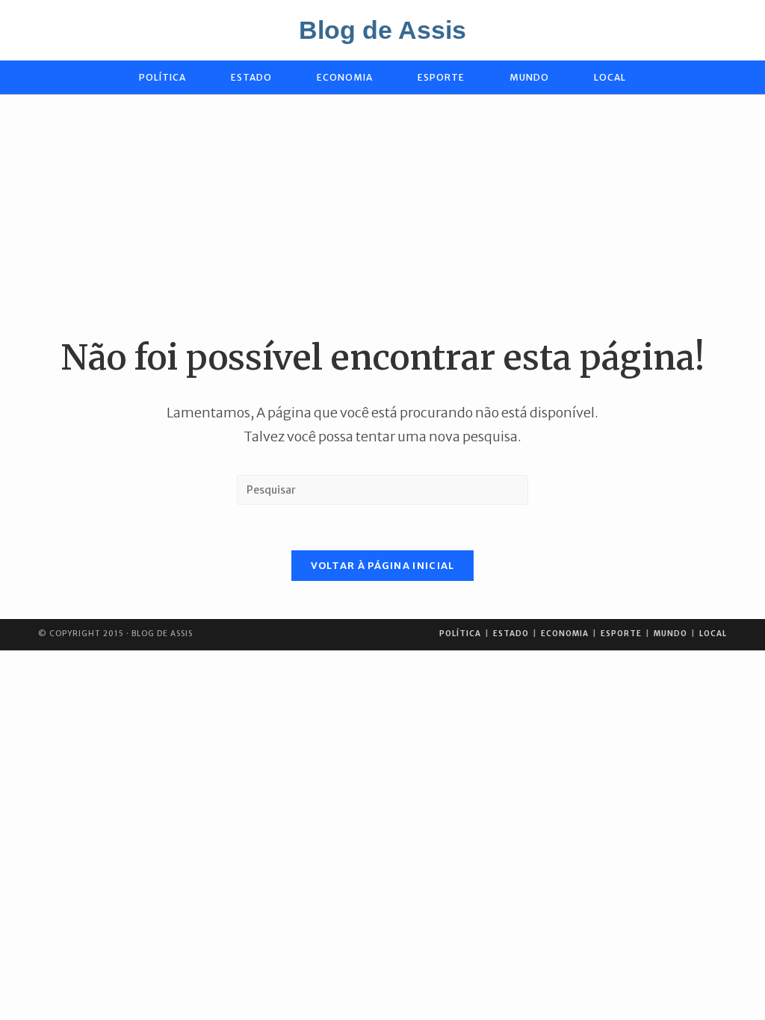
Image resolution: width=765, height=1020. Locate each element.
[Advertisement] (382, 214)
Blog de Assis (382, 30)
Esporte (621, 633)
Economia (565, 633)
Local (713, 633)
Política (460, 633)
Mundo (670, 633)
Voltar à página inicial (383, 565)
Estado (511, 633)
